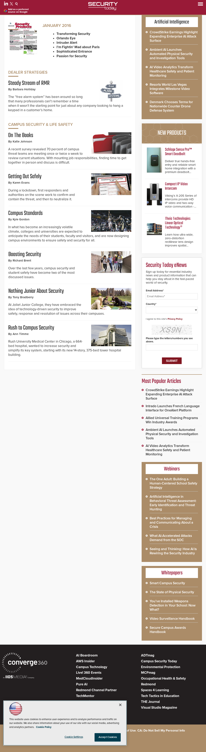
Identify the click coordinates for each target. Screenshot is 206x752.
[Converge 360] (24, 663)
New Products (172, 133)
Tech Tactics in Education (160, 696)
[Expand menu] (200, 4)
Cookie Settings (74, 737)
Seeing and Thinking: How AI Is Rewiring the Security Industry (173, 551)
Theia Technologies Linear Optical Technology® (178, 223)
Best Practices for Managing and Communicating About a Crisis (171, 522)
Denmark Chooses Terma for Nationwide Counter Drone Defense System (171, 106)
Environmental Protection (160, 667)
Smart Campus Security (167, 583)
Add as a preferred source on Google (18, 10)
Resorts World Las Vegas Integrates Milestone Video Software (170, 88)
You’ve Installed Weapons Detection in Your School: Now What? (173, 605)
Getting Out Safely (24, 176)
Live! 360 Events (88, 673)
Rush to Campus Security (31, 328)
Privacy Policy (175, 318)
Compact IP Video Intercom (176, 186)
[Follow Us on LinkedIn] (6, 4)
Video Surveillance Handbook (172, 619)
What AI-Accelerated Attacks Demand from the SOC (171, 538)
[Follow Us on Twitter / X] (12, 4)
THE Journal (150, 702)
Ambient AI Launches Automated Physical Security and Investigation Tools (171, 54)
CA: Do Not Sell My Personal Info (161, 731)
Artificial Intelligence (171, 22)
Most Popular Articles (161, 381)
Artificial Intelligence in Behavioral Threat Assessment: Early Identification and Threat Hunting (173, 503)
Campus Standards (25, 213)
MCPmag (148, 673)
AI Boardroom (87, 655)
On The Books (20, 135)
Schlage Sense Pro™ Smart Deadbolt (178, 152)
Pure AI (82, 684)
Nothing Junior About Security (36, 291)
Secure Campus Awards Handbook (168, 630)
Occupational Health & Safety (163, 678)
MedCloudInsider (89, 678)
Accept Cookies (108, 737)
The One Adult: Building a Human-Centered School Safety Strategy (173, 483)
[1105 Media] (18, 677)
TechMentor (85, 696)
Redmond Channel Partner (96, 690)
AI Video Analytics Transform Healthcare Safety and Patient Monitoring (172, 71)
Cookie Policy (44, 727)
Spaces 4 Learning (155, 690)
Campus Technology (91, 667)
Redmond (148, 684)
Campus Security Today (159, 661)
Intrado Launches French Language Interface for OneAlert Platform (173, 408)
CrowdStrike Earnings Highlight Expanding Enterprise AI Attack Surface (174, 36)
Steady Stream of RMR (28, 83)
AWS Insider (85, 661)
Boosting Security (24, 254)
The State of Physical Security (172, 592)
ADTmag (147, 655)
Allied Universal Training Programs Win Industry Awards (172, 420)
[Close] (120, 704)
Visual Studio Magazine (159, 707)
